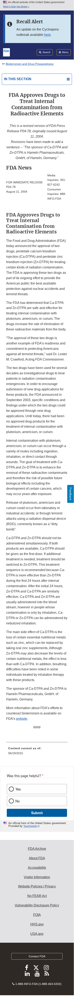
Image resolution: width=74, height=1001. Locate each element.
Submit (37, 812)
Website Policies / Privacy (37, 886)
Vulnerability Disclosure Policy (37, 905)
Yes (18, 789)
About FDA (37, 858)
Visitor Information (37, 877)
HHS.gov (37, 924)
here (47, 34)
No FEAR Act (37, 896)
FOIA (37, 915)
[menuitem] (37, 752)
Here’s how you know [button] (15, 6)
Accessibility (37, 867)
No (17, 800)
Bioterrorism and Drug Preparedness (30, 64)
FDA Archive (37, 848)
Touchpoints (30, 826)
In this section (17, 79)
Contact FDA (37, 956)
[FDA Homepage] (6, 52)
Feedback (70, 493)
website (21, 718)
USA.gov (36, 933)
